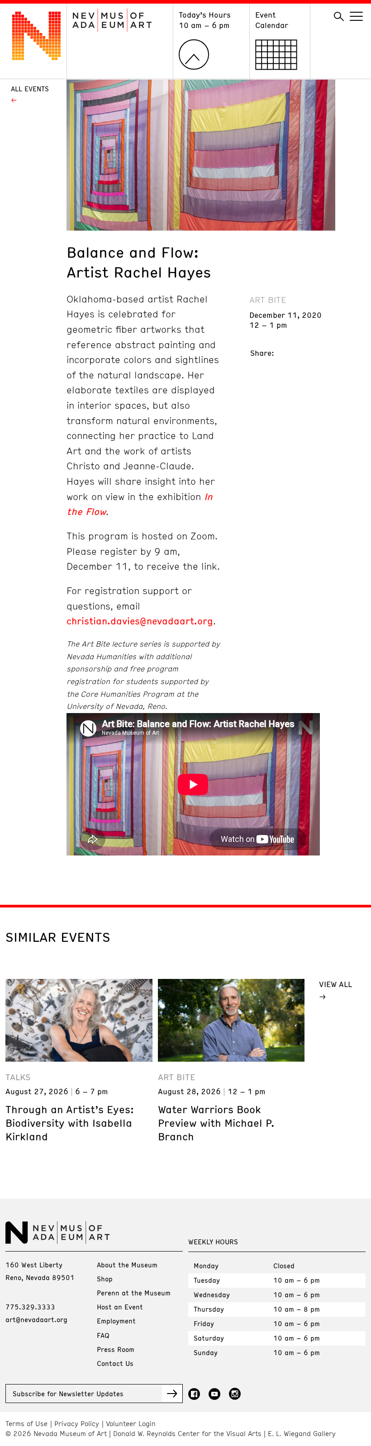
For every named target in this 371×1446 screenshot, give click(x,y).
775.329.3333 (30, 1306)
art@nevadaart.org (36, 1319)
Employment (116, 1321)
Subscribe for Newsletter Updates (68, 1393)
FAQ (103, 1335)
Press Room (115, 1349)
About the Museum (127, 1265)
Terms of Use (26, 1423)
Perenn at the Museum (134, 1293)
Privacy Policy (76, 1423)
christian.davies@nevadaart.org (140, 620)
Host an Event (120, 1307)
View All (335, 984)
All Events (30, 88)
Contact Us (115, 1363)
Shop (105, 1279)
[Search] (339, 17)
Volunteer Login (131, 1423)
